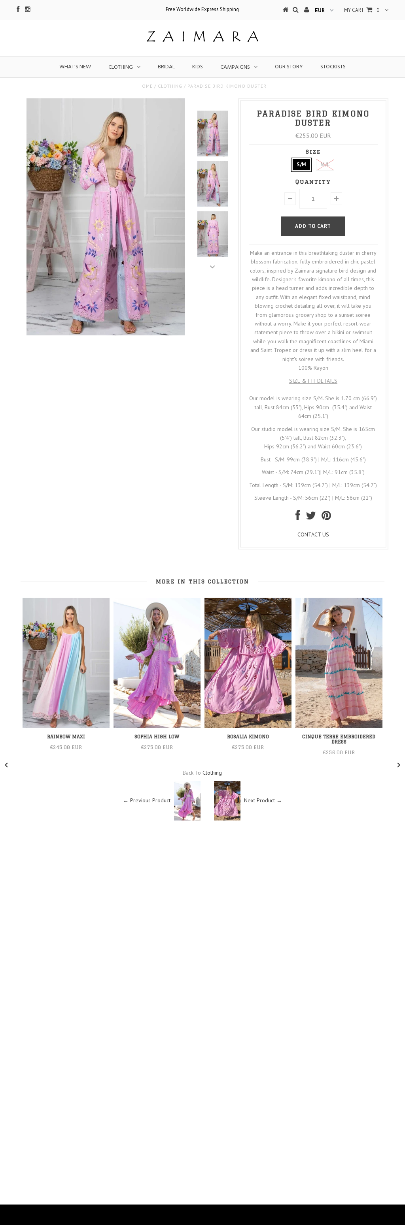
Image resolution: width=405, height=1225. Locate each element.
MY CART (361, 10)
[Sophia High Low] (157, 726)
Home (145, 86)
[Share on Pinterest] (326, 517)
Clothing (120, 67)
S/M (301, 164)
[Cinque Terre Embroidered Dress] (338, 726)
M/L (325, 164)
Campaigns (235, 67)
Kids (197, 67)
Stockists (333, 67)
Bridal (166, 67)
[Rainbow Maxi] (66, 726)
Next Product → (263, 800)
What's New (75, 67)
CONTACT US (313, 534)
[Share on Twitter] (311, 517)
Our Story (289, 67)
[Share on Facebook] (297, 517)
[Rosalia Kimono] (247, 726)
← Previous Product (146, 800)
